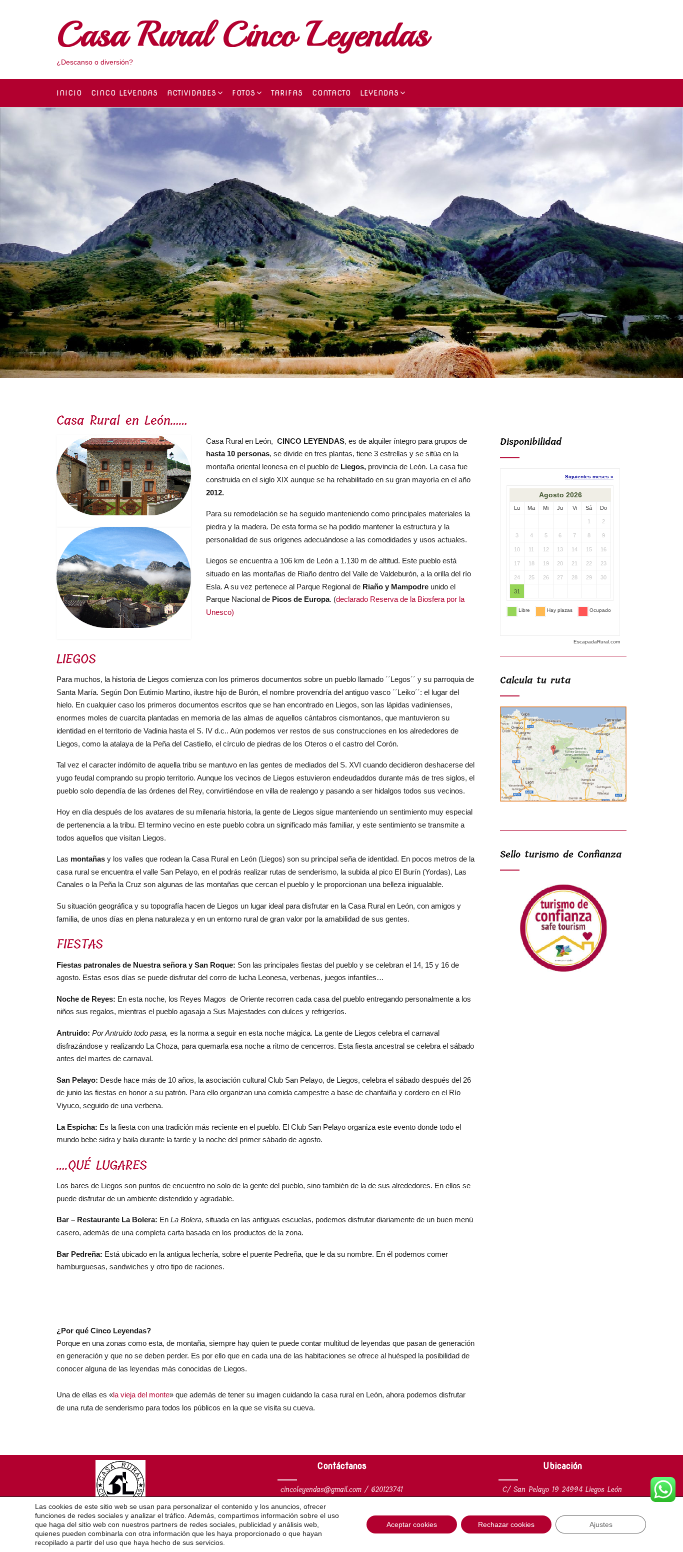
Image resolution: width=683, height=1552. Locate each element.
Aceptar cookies (411, 1524)
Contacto (331, 93)
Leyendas (379, 93)
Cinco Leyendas (124, 93)
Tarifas (287, 93)
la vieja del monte (141, 1394)
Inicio (69, 93)
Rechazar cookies (506, 1524)
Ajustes (601, 1524)
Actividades (191, 93)
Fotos (244, 93)
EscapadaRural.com (597, 641)
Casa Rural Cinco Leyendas (242, 34)
